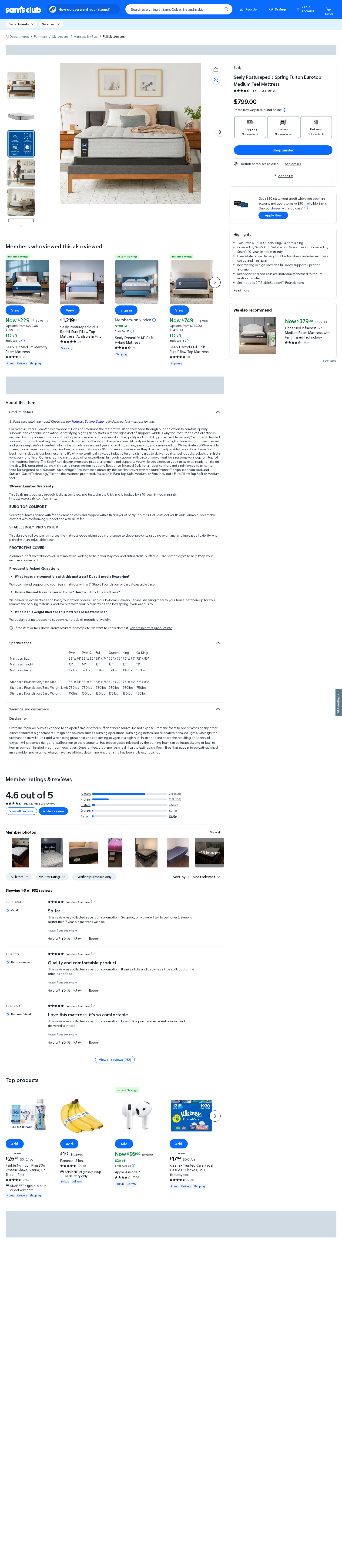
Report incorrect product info (151, 628)
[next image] (21, 226)
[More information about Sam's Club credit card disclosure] (306, 207)
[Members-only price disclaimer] (154, 320)
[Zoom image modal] (216, 80)
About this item (20, 402)
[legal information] (284, 110)
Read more (241, 290)
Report (94, 938)
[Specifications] (218, 642)
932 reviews (48, 803)
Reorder (251, 9)
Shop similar (283, 150)
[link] (209, 852)
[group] (254, 91)
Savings (281, 9)
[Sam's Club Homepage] (23, 9)
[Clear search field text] (215, 9)
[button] (306, 9)
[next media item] (220, 132)
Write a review (53, 811)
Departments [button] (18, 24)
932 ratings (268, 90)
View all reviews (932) (115, 1059)
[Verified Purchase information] (93, 901)
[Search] (226, 9)
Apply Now (273, 215)
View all (215, 832)
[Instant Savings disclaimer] (23, 341)
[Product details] (218, 412)
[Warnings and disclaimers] (218, 709)
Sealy (237, 67)
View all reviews (21, 811)
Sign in (126, 309)
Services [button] (48, 24)
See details (293, 163)
